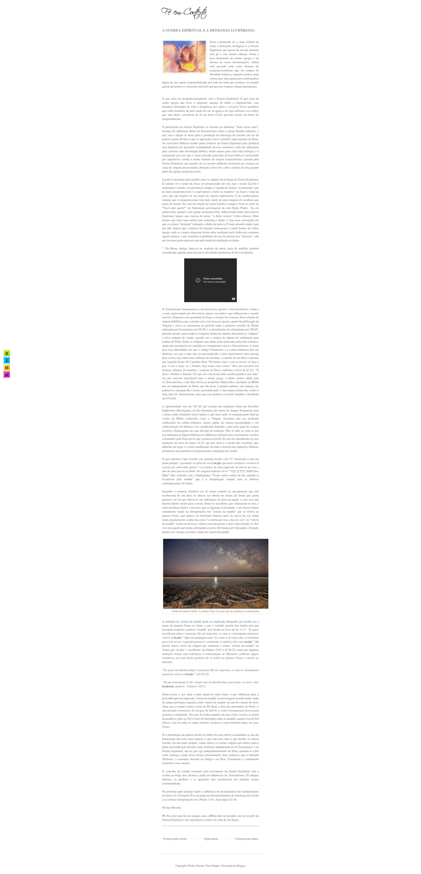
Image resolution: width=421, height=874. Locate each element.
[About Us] (7, 360)
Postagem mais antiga (247, 838)
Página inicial (211, 838)
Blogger (241, 865)
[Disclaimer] (7, 367)
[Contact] (7, 374)
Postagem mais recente (174, 838)
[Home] (7, 353)
